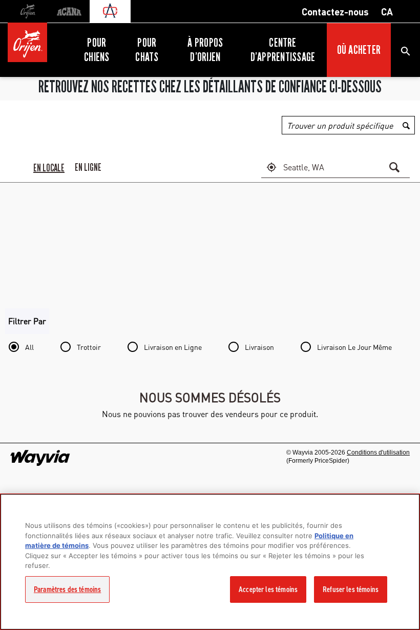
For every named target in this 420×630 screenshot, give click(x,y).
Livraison (259, 346)
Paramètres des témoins (67, 589)
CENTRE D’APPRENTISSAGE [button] (283, 49)
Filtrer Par (27, 321)
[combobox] (348, 125)
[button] (271, 167)
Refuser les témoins (351, 589)
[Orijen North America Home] (39, 40)
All (29, 346)
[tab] (49, 167)
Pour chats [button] (146, 49)
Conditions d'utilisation (378, 452)
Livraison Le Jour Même (354, 346)
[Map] (210, 244)
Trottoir (89, 346)
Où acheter (359, 50)
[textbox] (333, 167)
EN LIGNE (88, 167)
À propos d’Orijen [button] (205, 49)
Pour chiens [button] (96, 49)
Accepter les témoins (268, 589)
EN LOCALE (49, 168)
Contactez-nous (335, 11)
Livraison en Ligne (173, 346)
